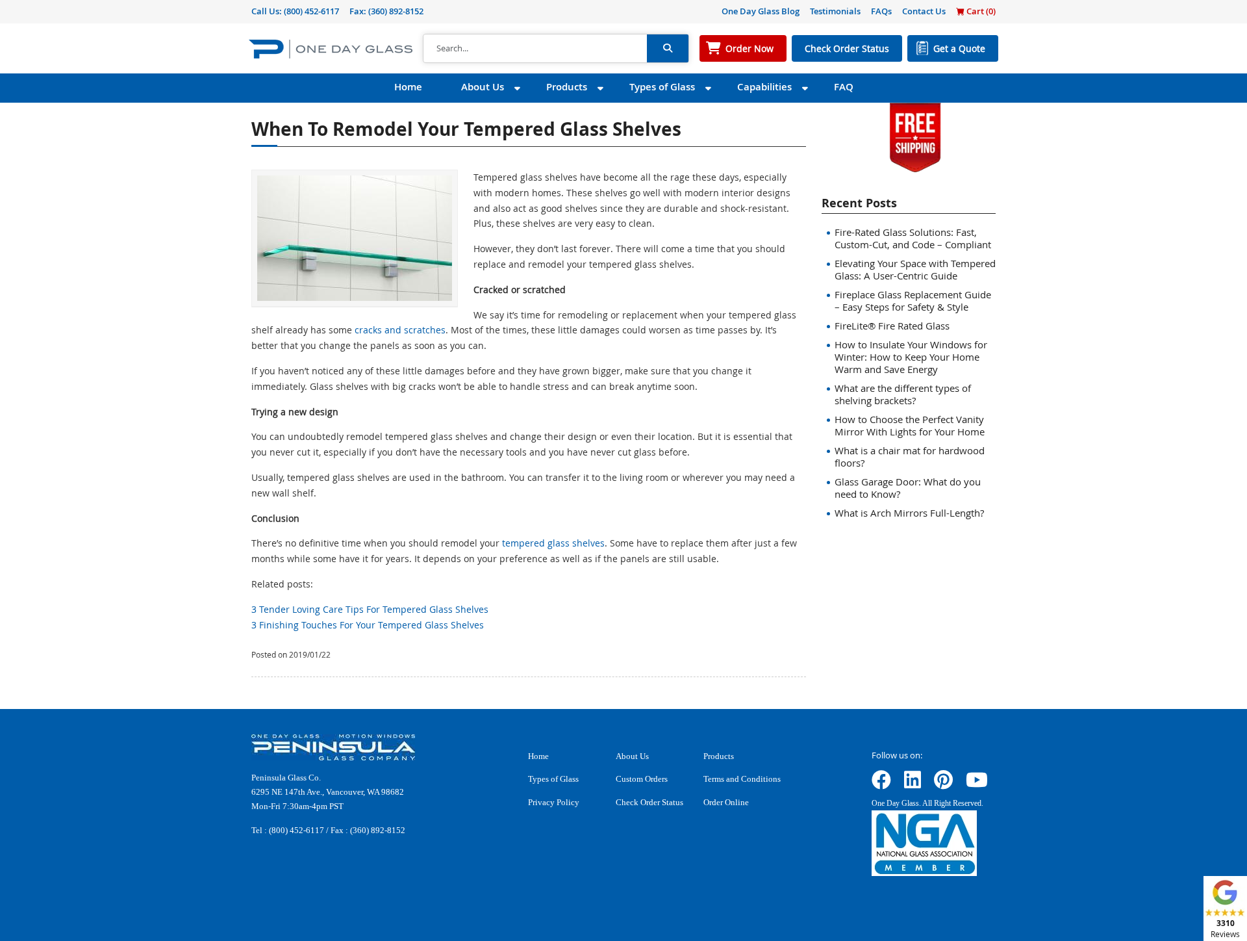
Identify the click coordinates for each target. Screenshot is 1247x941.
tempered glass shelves (553, 543)
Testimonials (835, 11)
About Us (482, 87)
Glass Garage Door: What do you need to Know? (908, 487)
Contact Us (924, 11)
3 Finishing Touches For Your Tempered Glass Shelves (367, 625)
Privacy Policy (553, 802)
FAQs (881, 11)
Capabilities (764, 87)
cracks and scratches (400, 330)
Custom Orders (642, 779)
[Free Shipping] (915, 136)
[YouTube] (977, 784)
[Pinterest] (943, 784)
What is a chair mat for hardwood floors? (910, 456)
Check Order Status (847, 48)
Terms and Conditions (742, 779)
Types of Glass (662, 87)
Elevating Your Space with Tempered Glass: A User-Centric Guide (915, 269)
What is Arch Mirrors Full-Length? (909, 512)
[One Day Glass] (330, 48)
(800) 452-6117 (311, 11)
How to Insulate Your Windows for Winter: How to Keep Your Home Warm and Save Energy (911, 357)
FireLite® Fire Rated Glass (892, 325)
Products (566, 87)
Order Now (749, 48)
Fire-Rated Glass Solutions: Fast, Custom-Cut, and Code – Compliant (913, 238)
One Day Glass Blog (761, 11)
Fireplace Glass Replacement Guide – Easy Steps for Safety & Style (913, 300)
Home (408, 87)
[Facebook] (881, 784)
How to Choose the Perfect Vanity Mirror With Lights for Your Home (910, 425)
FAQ (843, 87)
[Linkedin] (912, 784)
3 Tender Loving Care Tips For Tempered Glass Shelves (369, 609)
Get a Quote (959, 48)
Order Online (726, 802)
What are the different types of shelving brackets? (903, 394)
